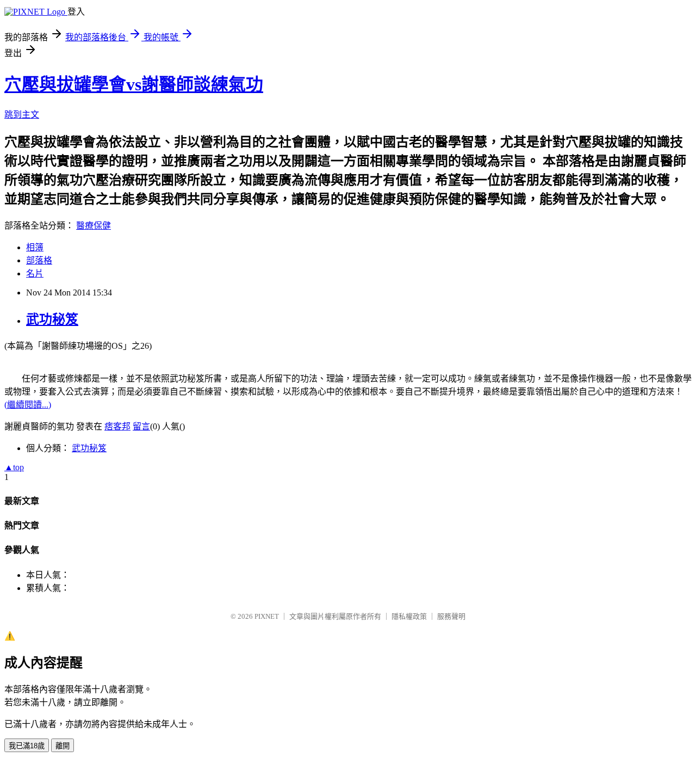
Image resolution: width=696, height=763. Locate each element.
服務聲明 (451, 616)
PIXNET (266, 616)
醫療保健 (93, 225)
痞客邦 (117, 426)
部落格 (39, 260)
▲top (14, 467)
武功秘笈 (52, 319)
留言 (141, 426)
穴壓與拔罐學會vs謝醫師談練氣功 (133, 84)
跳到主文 (21, 114)
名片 (35, 273)
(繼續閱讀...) (27, 404)
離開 (62, 746)
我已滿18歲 (27, 746)
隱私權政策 (409, 616)
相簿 (35, 247)
